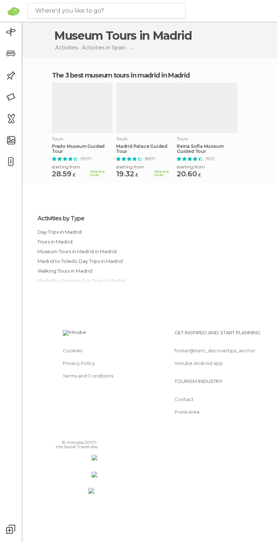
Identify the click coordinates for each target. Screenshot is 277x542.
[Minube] (13, 11)
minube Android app (199, 363)
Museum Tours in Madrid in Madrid (77, 251)
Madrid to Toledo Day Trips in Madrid (80, 261)
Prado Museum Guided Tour (78, 149)
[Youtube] (92, 432)
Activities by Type (61, 218)
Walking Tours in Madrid (65, 271)
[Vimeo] (83, 432)
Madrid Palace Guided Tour (141, 149)
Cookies (72, 350)
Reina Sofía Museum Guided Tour (200, 149)
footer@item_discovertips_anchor (215, 350)
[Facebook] (64, 432)
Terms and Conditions (88, 376)
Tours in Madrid (55, 241)
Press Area (187, 412)
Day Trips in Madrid (60, 232)
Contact (184, 399)
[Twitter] (74, 432)
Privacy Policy (79, 363)
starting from (66, 166)
